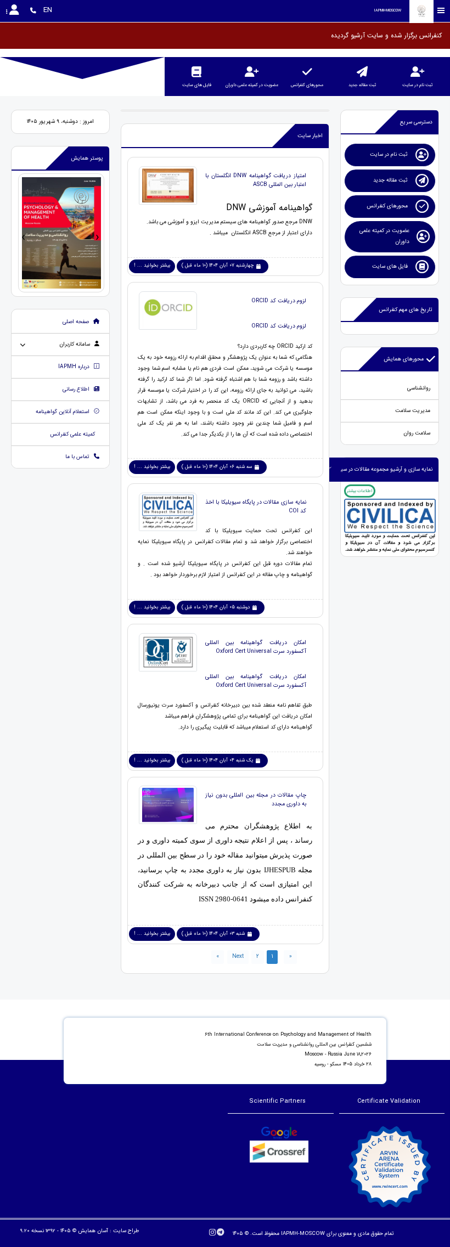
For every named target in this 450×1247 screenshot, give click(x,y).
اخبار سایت (310, 136)
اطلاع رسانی (77, 389)
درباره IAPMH (74, 367)
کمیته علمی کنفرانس (73, 434)
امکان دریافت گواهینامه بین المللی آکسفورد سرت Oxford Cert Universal (255, 647)
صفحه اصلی (77, 322)
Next (238, 956)
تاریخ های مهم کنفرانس (405, 310)
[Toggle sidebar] (441, 11)
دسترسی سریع (416, 122)
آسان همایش (93, 1231)
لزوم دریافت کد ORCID (278, 300)
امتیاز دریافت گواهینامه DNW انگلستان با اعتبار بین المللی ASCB (255, 180)
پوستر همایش (87, 158)
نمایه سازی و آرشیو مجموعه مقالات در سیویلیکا (380, 469)
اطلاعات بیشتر (359, 491)
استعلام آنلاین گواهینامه (63, 412)
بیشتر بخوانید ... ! (152, 265)
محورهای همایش (404, 359)
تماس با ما (78, 457)
